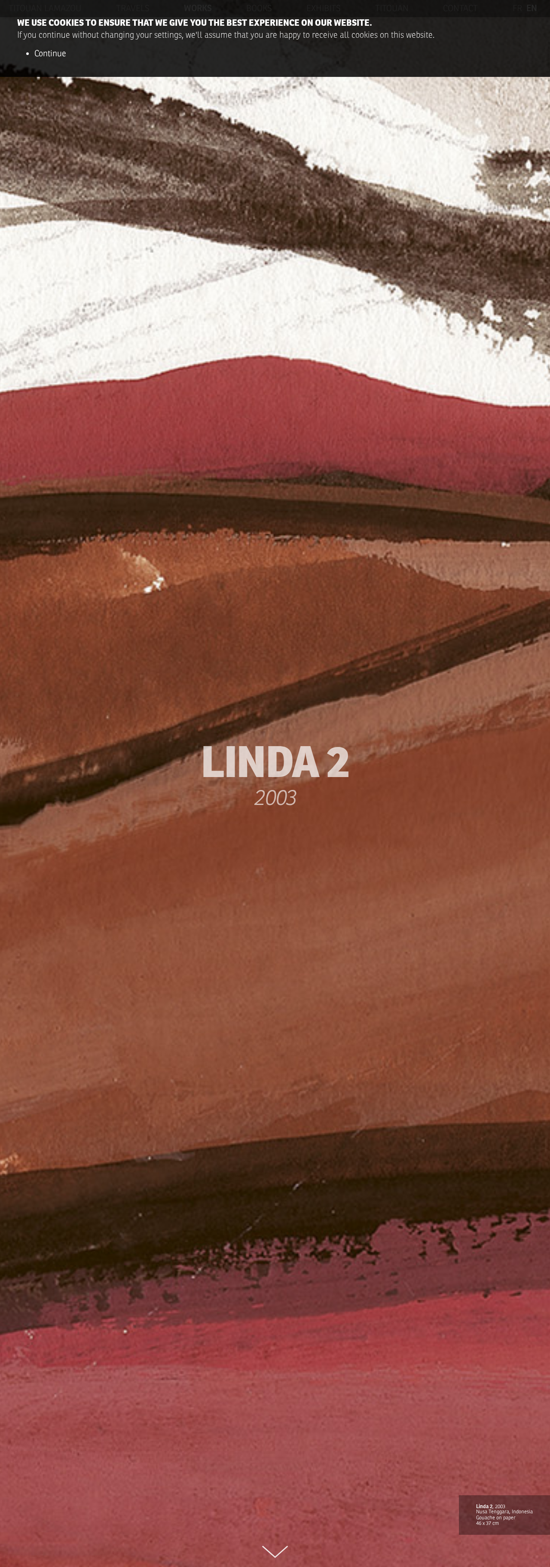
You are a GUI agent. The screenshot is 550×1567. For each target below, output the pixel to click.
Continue (50, 53)
